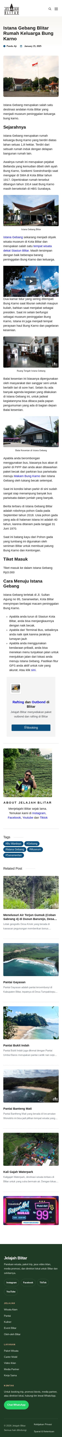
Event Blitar (10, 1328)
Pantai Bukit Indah (16, 1045)
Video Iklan (10, 1363)
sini (33, 670)
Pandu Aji (12, 46)
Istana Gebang (13, 237)
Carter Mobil (10, 1357)
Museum (36, 849)
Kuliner (7, 1322)
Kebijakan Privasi (43, 1424)
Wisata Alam (11, 1309)
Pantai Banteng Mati (17, 1108)
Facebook (14, 817)
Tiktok (44, 817)
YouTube (10, 1291)
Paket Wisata (11, 1351)
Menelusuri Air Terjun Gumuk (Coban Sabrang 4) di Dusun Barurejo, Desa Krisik (29, 919)
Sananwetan (14, 855)
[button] (50, 9)
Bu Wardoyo (14, 843)
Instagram (38, 813)
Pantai (7, 1316)
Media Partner (11, 1369)
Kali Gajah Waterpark (18, 1172)
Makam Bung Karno (27, 476)
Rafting (18, 702)
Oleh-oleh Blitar (12, 1334)
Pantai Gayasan (14, 982)
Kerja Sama (10, 1375)
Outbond (38, 702)
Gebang (32, 843)
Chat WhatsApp (16, 1404)
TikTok (43, 1282)
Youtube (27, 817)
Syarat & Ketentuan (44, 1431)
